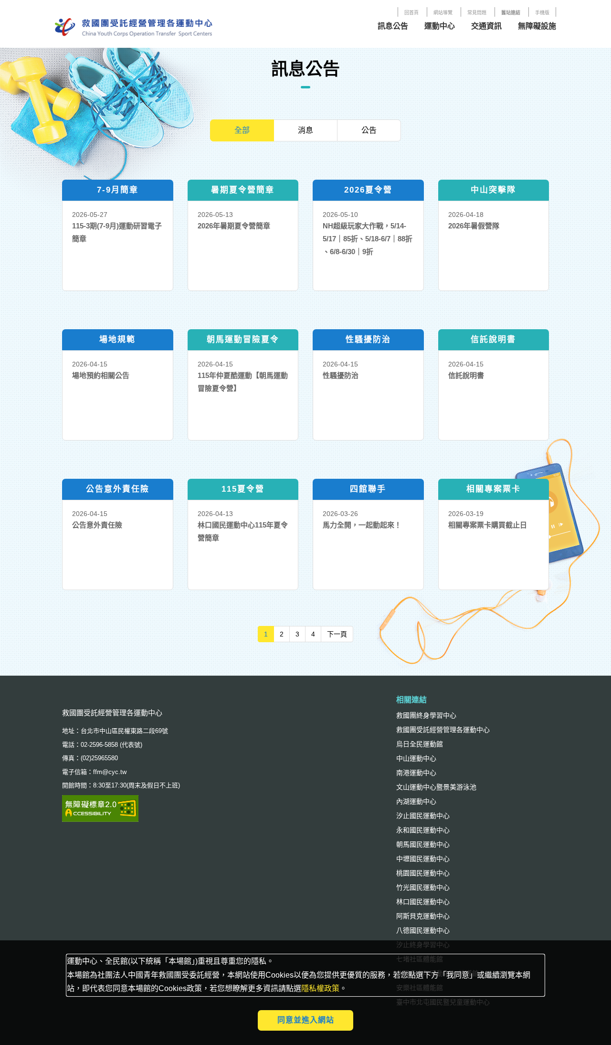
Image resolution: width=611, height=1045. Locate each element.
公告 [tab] (369, 130)
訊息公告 (393, 26)
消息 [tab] (305, 130)
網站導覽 (443, 12)
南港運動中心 (416, 772)
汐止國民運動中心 (423, 815)
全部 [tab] (242, 130)
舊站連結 (510, 12)
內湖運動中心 (416, 801)
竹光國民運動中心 (423, 887)
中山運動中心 (416, 758)
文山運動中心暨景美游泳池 (436, 787)
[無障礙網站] (100, 807)
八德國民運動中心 (423, 930)
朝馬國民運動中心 (423, 844)
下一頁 (340, 634)
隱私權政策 (320, 988)
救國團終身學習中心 (426, 715)
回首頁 (411, 12)
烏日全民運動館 (419, 744)
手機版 (542, 12)
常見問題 (476, 12)
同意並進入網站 (305, 1020)
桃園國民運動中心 (423, 873)
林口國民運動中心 (423, 901)
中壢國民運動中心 (423, 858)
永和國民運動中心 (423, 830)
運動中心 (439, 26)
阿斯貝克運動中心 (423, 916)
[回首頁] (133, 26)
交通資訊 (486, 26)
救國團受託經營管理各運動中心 (443, 729)
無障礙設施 (537, 26)
